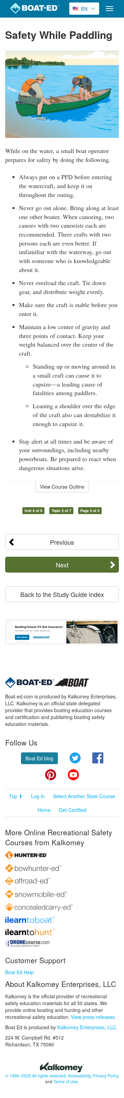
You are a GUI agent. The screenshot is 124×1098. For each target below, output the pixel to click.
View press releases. (93, 1016)
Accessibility (79, 1075)
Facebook (97, 757)
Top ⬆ (16, 796)
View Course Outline (62, 486)
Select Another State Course (84, 796)
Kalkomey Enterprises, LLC (86, 1027)
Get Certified (72, 809)
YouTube (73, 774)
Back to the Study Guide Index (62, 594)
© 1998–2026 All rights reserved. (36, 1075)
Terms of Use (65, 1081)
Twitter (75, 757)
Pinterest (50, 774)
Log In (38, 796)
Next (62, 564)
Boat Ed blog (39, 758)
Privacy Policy (106, 1075)
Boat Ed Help (19, 972)
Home (44, 809)
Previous (62, 541)
